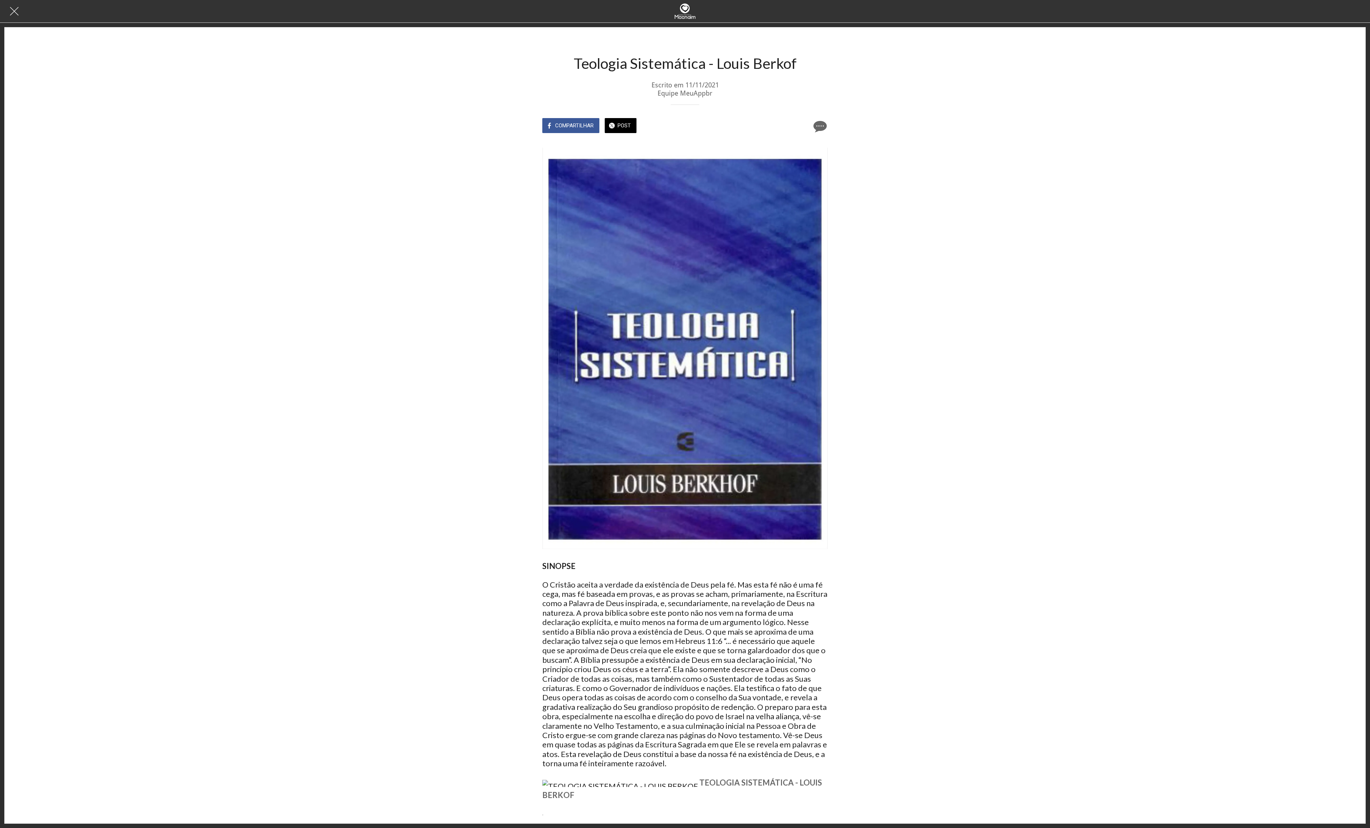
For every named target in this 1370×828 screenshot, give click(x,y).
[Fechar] (14, 11)
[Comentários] (819, 126)
